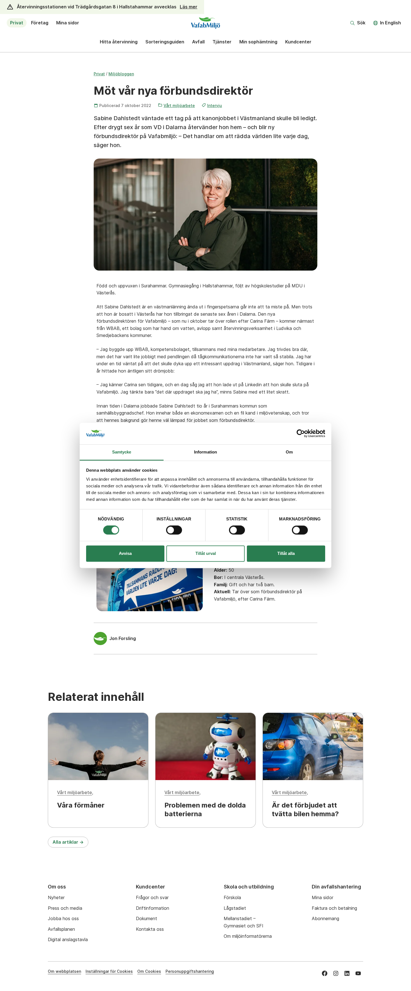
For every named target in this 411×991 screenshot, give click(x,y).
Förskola (232, 897)
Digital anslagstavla (68, 939)
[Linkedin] (347, 973)
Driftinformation (152, 908)
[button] (358, 23)
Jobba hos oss (63, 918)
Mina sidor (67, 22)
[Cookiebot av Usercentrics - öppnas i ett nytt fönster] (300, 433)
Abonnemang (325, 918)
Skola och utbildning (249, 887)
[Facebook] (325, 973)
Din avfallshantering (336, 887)
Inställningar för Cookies (109, 971)
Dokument (146, 918)
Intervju (214, 105)
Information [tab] (205, 452)
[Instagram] (336, 973)
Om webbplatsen (64, 971)
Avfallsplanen (61, 929)
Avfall (198, 42)
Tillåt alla (286, 553)
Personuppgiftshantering (190, 971)
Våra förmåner (81, 805)
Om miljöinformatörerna (248, 936)
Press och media (65, 908)
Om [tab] (289, 452)
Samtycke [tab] (121, 452)
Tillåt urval (205, 553)
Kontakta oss (150, 929)
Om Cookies (149, 971)
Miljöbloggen (121, 73)
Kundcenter (298, 42)
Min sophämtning (258, 42)
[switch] (174, 530)
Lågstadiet (235, 908)
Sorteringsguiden (164, 42)
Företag (39, 22)
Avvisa (125, 553)
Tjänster (222, 42)
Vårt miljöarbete (179, 105)
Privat (16, 22)
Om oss (57, 887)
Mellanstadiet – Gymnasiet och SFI (243, 922)
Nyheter (56, 897)
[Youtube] (358, 973)
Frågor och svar (152, 897)
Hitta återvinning (119, 42)
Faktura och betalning (334, 908)
